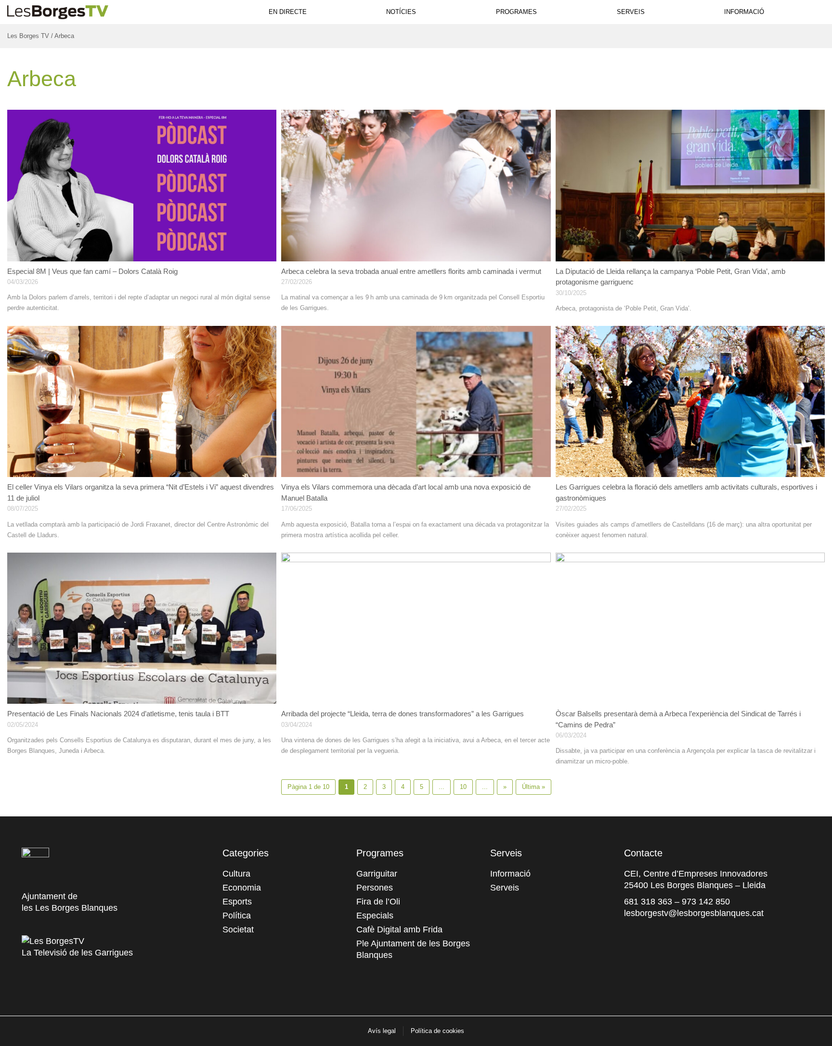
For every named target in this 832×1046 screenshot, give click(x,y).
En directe (288, 11)
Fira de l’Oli (378, 901)
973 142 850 (706, 901)
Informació (744, 11)
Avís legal (382, 1030)
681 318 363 (648, 901)
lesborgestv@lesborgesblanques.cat (694, 913)
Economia (241, 887)
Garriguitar (376, 873)
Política (236, 915)
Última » (533, 786)
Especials (374, 915)
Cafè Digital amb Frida (399, 929)
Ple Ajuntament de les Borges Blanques (413, 949)
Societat (238, 929)
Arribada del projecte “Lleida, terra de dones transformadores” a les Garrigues (402, 714)
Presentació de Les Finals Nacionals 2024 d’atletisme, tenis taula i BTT (118, 714)
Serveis (631, 11)
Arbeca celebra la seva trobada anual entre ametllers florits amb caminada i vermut (411, 271)
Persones (374, 887)
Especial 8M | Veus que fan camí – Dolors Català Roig (92, 271)
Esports (237, 901)
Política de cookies (437, 1030)
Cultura (236, 873)
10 (463, 786)
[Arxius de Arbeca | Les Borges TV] (57, 10)
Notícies (401, 11)
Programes (516, 11)
